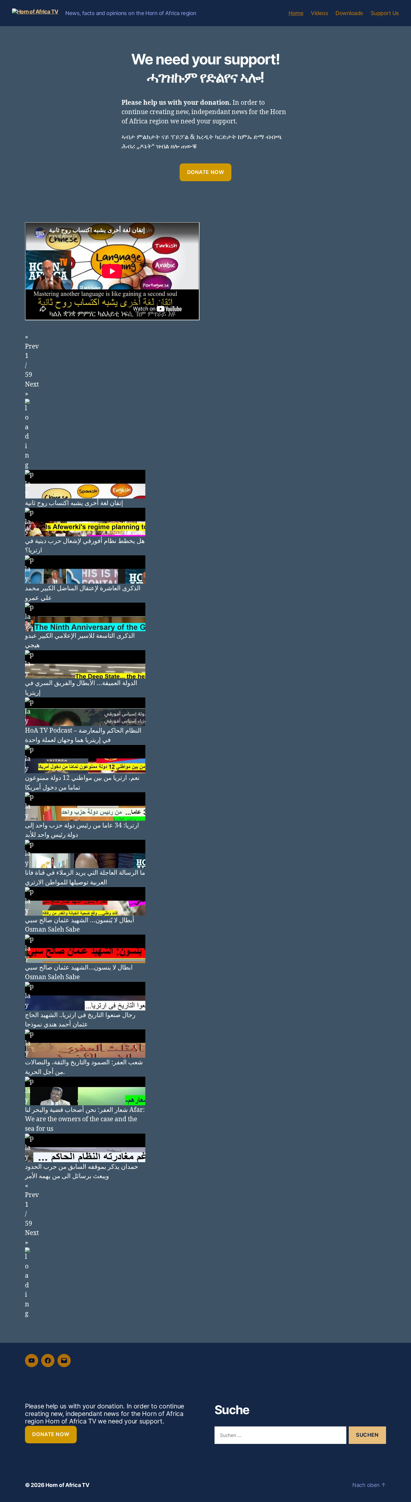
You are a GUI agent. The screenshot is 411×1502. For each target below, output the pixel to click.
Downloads (349, 13)
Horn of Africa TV (67, 1485)
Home (296, 13)
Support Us (385, 13)
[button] (205, 341)
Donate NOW (205, 172)
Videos (319, 13)
